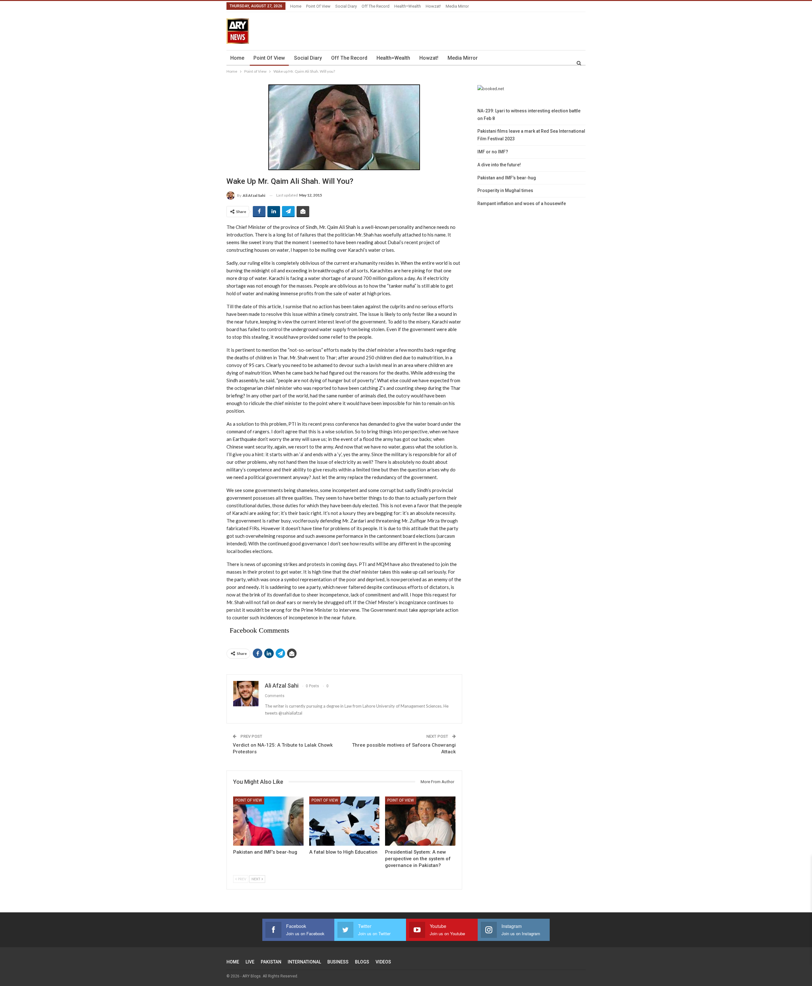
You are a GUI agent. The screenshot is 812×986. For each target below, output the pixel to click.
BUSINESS (338, 961)
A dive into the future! (499, 164)
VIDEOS (383, 961)
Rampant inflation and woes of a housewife (521, 203)
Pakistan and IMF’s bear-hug (506, 177)
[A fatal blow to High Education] (344, 821)
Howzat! (433, 6)
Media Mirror (457, 6)
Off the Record (376, 6)
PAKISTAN (271, 961)
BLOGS (362, 961)
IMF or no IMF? (492, 151)
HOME (232, 961)
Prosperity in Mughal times (505, 190)
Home (295, 6)
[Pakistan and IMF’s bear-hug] (268, 821)
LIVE (250, 961)
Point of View (318, 6)
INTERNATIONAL (304, 961)
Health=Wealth (407, 6)
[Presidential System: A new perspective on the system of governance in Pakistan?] (420, 821)
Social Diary (346, 6)
